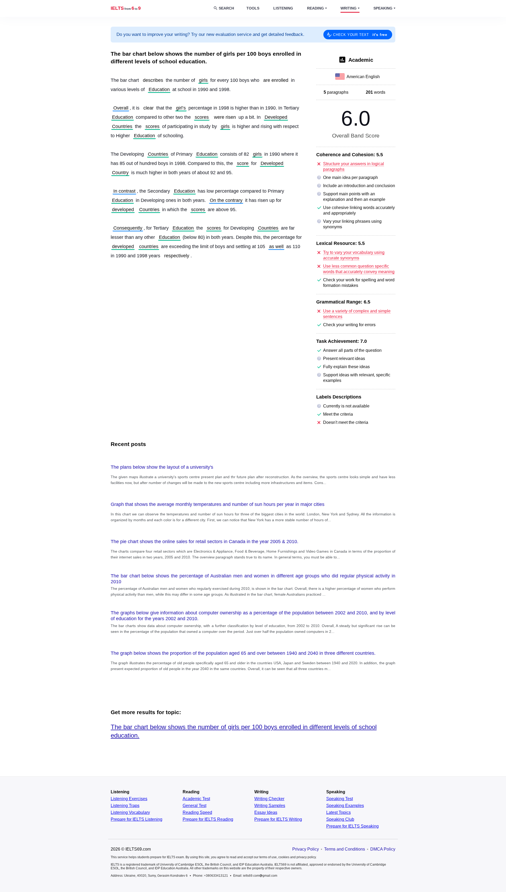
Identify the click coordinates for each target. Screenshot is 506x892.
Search (226, 8)
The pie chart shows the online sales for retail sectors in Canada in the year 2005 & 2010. (204, 541)
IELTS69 (126, 8)
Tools (252, 8)
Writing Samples (269, 806)
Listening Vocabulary (130, 812)
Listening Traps (125, 806)
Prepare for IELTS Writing (278, 819)
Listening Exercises (129, 799)
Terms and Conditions (344, 849)
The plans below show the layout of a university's (162, 467)
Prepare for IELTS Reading (208, 819)
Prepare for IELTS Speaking (352, 826)
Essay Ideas (265, 812)
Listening (283, 8)
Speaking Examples (345, 806)
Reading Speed (197, 812)
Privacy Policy (305, 849)
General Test (194, 806)
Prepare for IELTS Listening (136, 819)
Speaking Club (340, 819)
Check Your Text (360, 34)
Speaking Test (339, 799)
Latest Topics (338, 812)
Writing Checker (269, 799)
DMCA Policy (382, 849)
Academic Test (196, 799)
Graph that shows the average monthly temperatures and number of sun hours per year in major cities (217, 504)
